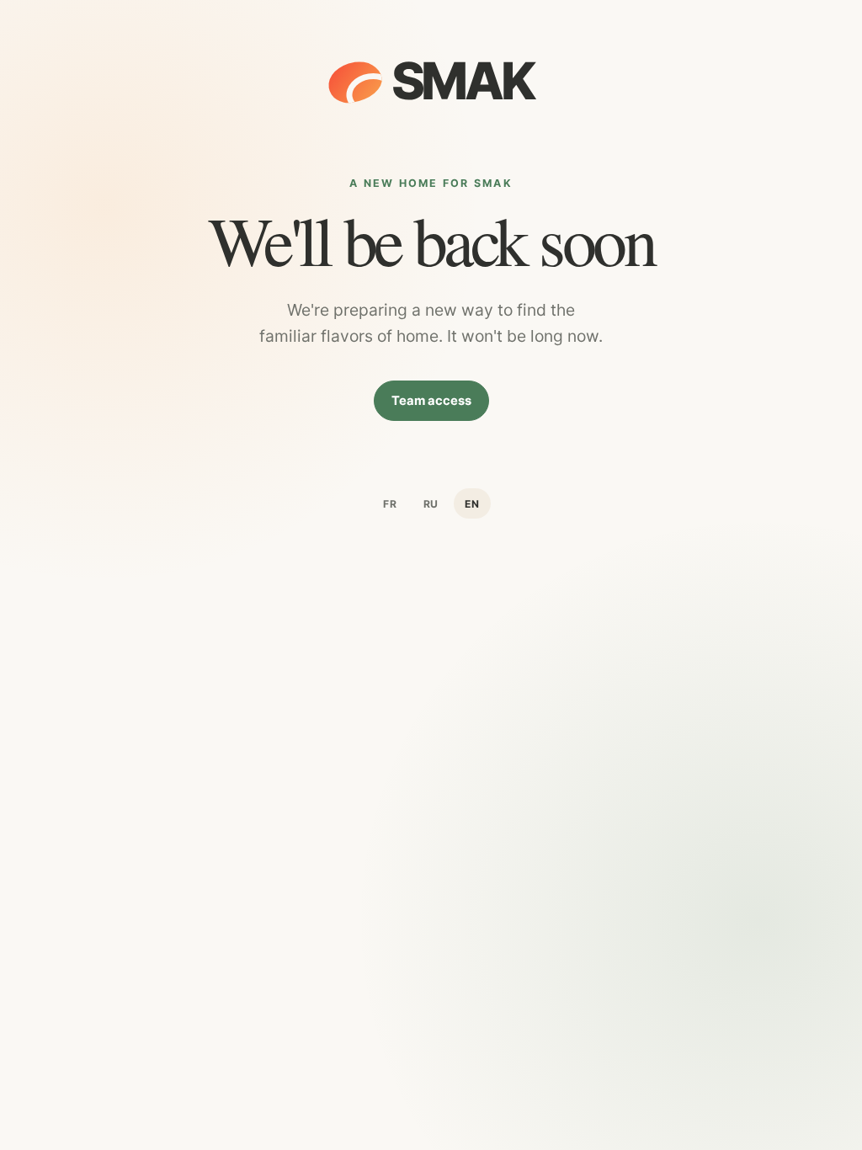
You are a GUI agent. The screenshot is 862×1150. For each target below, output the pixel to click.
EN (472, 504)
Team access (431, 400)
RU (431, 504)
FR (390, 504)
